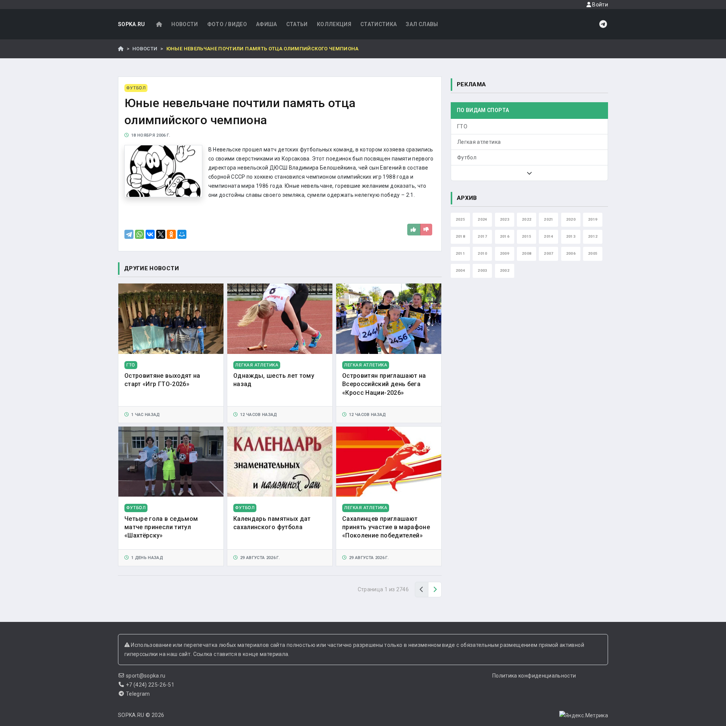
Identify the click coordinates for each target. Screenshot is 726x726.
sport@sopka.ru (146, 676)
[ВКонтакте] (150, 234)
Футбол (466, 157)
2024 (482, 219)
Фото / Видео (227, 24)
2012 (592, 236)
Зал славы (422, 24)
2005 (592, 253)
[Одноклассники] (171, 234)
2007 (548, 253)
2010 (482, 253)
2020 (571, 219)
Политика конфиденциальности (534, 676)
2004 (460, 270)
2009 (504, 253)
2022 (526, 219)
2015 (526, 236)
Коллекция (334, 24)
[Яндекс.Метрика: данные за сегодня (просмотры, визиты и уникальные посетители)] (583, 715)
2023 (504, 219)
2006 (571, 253)
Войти (599, 5)
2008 (526, 253)
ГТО (462, 126)
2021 (548, 219)
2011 (460, 253)
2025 (460, 219)
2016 (504, 236)
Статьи (297, 24)
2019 (592, 219)
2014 (548, 236)
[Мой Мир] (181, 234)
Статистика (378, 24)
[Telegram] (128, 234)
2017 (482, 236)
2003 (482, 270)
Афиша (266, 24)
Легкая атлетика (479, 142)
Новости (184, 24)
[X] (160, 234)
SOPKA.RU (131, 24)
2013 (571, 236)
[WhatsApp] (139, 234)
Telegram (138, 694)
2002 (504, 270)
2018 (460, 236)
